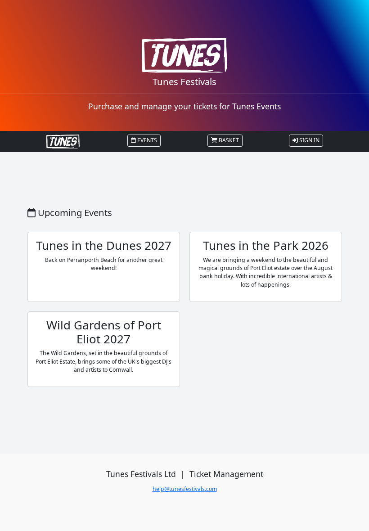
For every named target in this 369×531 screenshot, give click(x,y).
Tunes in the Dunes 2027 (103, 245)
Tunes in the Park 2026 (265, 245)
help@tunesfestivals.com (185, 489)
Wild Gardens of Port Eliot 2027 (103, 332)
